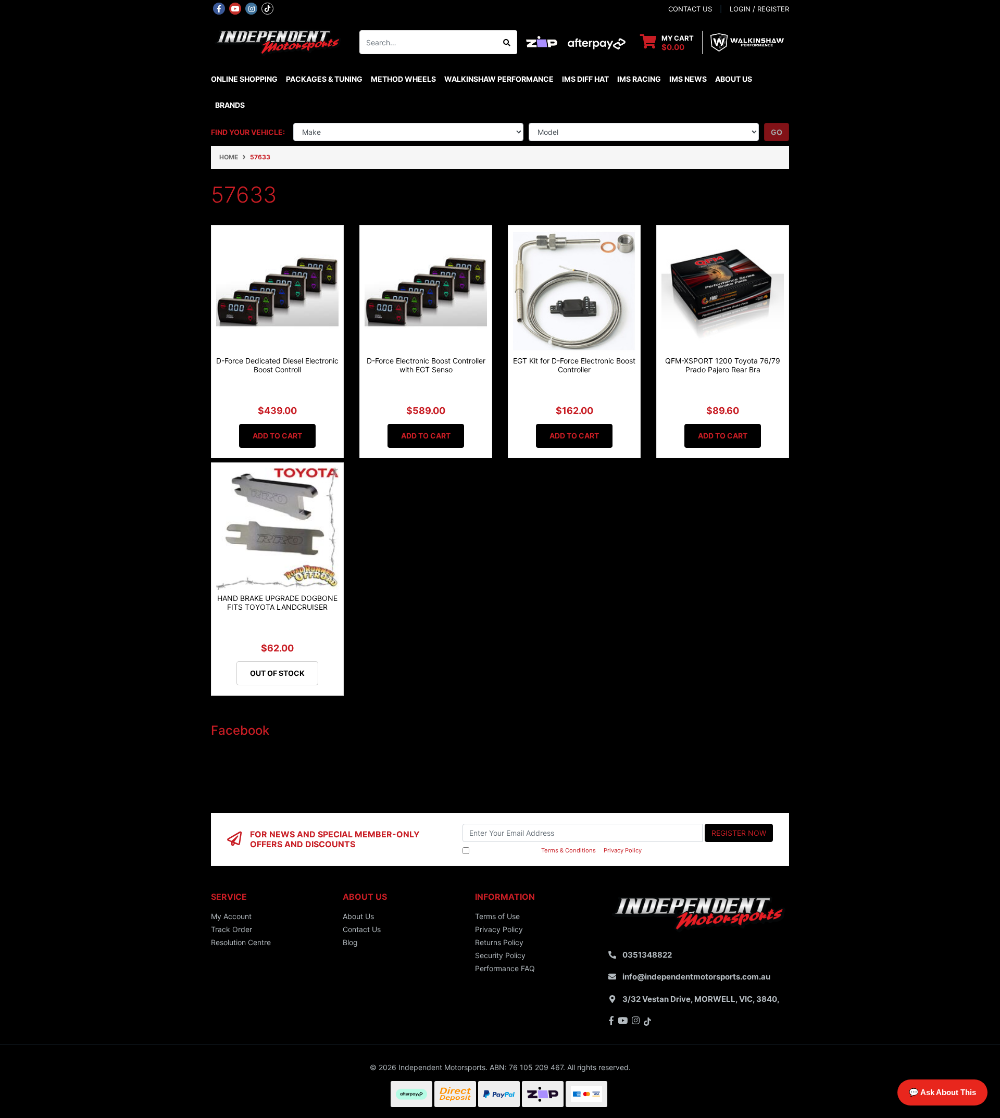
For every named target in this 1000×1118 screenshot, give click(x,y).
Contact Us (362, 929)
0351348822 (647, 955)
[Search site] (507, 42)
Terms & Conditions (568, 850)
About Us (733, 78)
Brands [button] (230, 105)
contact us (690, 9)
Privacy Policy (623, 850)
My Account (231, 916)
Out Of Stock (277, 673)
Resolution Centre (241, 942)
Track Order (231, 929)
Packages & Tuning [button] (324, 78)
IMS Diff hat (585, 78)
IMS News (688, 78)
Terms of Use (497, 916)
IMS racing (639, 78)
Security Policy (500, 955)
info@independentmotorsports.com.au (696, 977)
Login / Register (759, 9)
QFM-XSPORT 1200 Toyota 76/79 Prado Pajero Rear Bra (722, 365)
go (776, 132)
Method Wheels (403, 78)
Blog (350, 942)
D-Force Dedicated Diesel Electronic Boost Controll (277, 365)
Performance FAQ (505, 968)
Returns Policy (499, 942)
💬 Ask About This (942, 1092)
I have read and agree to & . (557, 850)
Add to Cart (277, 435)
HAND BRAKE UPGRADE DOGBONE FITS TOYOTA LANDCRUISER (277, 602)
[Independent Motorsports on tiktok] (267, 8)
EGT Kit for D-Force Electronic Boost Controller (574, 365)
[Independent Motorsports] (277, 41)
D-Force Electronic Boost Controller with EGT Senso (426, 365)
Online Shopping (244, 78)
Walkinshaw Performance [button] (499, 78)
